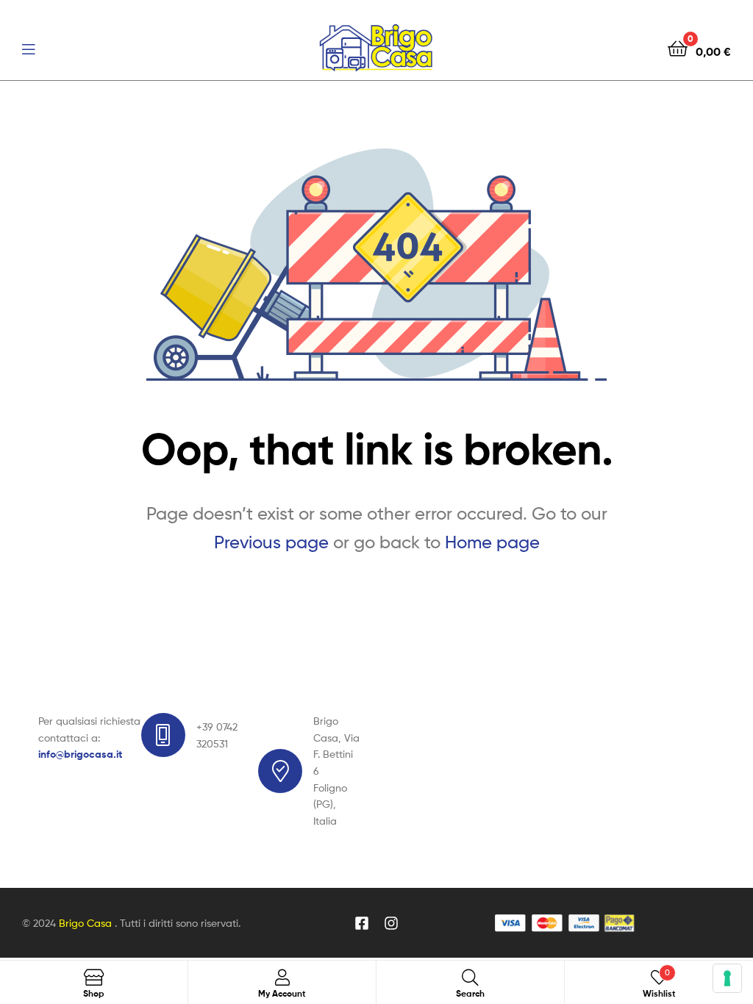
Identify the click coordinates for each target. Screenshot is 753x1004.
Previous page (271, 542)
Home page (492, 542)
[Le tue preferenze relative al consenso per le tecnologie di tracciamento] (727, 978)
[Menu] (28, 48)
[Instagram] (391, 923)
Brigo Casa (87, 923)
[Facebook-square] (361, 923)
